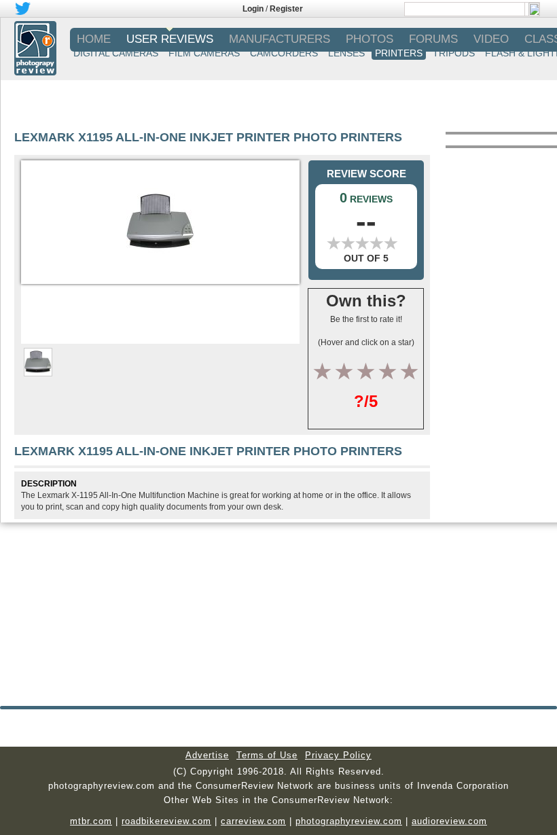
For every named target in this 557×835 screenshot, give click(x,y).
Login (253, 9)
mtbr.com (91, 821)
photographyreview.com (348, 821)
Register (286, 9)
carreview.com (253, 821)
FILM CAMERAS (204, 53)
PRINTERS (399, 53)
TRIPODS (454, 53)
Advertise (207, 755)
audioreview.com (449, 821)
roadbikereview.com (166, 821)
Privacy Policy (338, 755)
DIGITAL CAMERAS (115, 53)
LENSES (346, 53)
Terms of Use (267, 755)
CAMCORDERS (284, 53)
